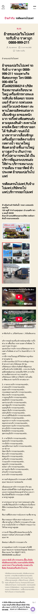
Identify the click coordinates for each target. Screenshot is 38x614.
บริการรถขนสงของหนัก (12, 578)
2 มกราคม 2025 (26, 47)
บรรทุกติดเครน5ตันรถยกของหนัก (21, 575)
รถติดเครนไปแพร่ (10, 585)
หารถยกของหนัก (19, 592)
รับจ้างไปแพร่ (9, 592)
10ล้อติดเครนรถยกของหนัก (13, 573)
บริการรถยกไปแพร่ (26, 578)
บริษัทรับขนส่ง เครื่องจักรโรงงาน (19, 581)
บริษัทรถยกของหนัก (11, 580)
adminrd (14, 47)
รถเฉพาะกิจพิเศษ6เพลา (12, 589)
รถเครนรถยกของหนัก (27, 587)
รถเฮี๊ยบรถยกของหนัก (27, 589)
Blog (19, 29)
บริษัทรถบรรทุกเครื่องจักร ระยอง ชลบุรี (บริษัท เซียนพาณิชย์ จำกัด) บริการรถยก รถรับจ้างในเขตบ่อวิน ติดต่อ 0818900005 (16, 606)
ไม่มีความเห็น (20, 51)
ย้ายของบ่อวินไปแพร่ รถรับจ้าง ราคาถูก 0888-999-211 (19, 38)
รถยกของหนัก (21, 585)
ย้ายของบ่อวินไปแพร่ (27, 582)
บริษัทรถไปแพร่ (23, 580)
